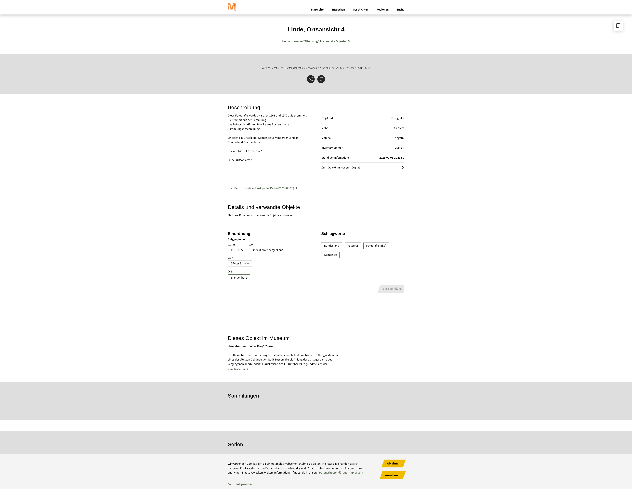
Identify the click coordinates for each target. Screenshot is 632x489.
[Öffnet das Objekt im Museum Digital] (402, 167)
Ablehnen (393, 463)
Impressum (356, 473)
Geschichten (361, 10)
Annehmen (392, 475)
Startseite (317, 10)
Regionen (382, 10)
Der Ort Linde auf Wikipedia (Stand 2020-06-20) (264, 188)
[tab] (316, 484)
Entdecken (338, 10)
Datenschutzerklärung (333, 473)
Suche (400, 10)
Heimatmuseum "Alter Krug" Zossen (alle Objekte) (314, 41)
